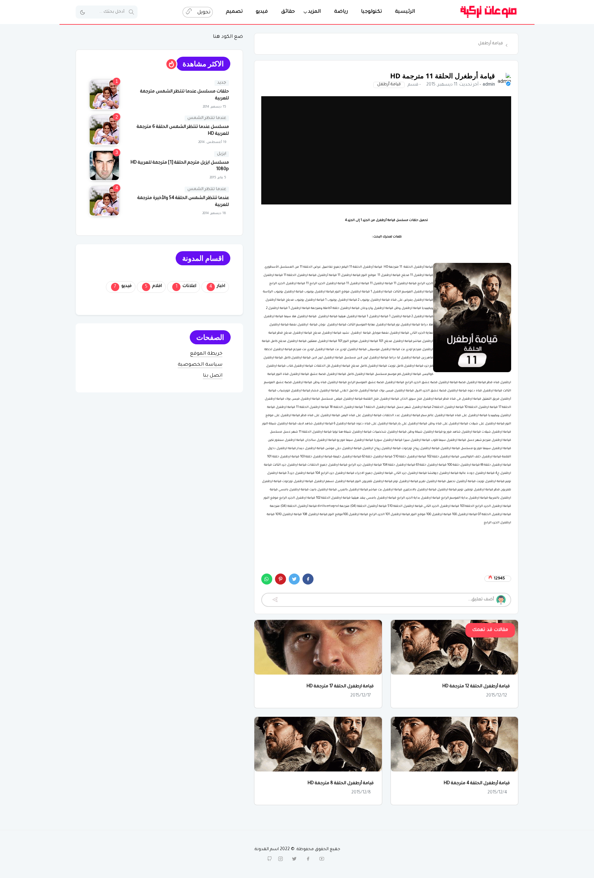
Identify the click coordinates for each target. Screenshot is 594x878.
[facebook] (308, 858)
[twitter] (294, 858)
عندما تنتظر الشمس (206, 118)
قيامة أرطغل (389, 84)
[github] (269, 858)
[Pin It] (280, 579)
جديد (221, 83)
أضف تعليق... (481, 599)
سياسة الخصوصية (200, 365)
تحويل (203, 12)
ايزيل (221, 154)
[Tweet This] (294, 579)
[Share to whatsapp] (266, 579)
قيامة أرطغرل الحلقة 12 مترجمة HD (476, 686)
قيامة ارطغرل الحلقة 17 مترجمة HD (340, 686)
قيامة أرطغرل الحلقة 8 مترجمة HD (341, 783)
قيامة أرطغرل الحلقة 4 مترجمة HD (477, 783)
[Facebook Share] (308, 579)
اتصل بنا (212, 376)
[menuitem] (404, 12)
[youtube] (321, 858)
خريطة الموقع (206, 354)
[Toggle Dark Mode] (82, 12)
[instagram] (280, 858)
